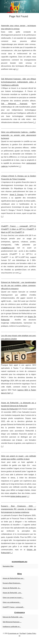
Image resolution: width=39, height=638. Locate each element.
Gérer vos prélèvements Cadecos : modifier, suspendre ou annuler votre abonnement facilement (18, 135)
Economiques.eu (13, 633)
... (17, 69)
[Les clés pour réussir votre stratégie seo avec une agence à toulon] (18, 352)
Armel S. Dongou (17, 195)
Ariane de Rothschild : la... (12, 588)
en (19, 635)
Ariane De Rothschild (9, 409)
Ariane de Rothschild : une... (12, 593)
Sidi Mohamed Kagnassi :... (12, 622)
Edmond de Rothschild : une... (13, 617)
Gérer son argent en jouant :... (13, 597)
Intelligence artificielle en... (12, 626)
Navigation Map (8, 566)
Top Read (23, 633)
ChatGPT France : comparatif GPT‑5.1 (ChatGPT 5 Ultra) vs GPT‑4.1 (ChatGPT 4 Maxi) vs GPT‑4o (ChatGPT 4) (18, 229)
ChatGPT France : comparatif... (13, 607)
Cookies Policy (31, 633)
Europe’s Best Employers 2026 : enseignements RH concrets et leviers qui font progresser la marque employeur (18, 509)
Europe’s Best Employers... (12, 583)
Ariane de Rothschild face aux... (13, 578)
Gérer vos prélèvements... (12, 602)
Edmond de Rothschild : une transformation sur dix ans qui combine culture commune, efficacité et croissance (18, 285)
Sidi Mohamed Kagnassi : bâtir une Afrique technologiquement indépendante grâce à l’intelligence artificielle (18, 82)
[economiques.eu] (19, 6)
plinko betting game (18, 496)
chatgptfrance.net (7, 248)
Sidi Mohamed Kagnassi (14, 104)
